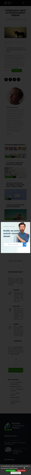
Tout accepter (10, 470)
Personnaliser (15, 473)
